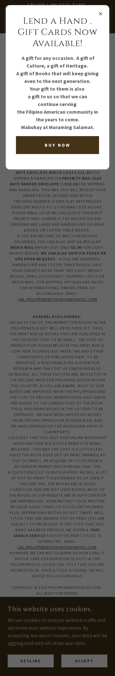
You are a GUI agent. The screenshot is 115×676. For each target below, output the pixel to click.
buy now (57, 145)
